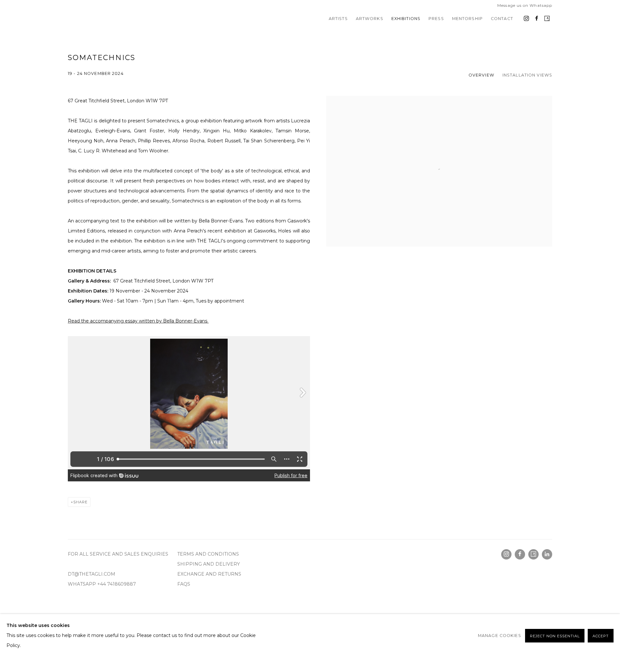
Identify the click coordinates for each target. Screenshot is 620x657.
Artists (338, 18)
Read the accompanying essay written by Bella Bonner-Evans (138, 321)
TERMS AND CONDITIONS (208, 554)
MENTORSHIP (467, 18)
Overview (481, 75)
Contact (502, 18)
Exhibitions (405, 18)
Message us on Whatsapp (524, 5)
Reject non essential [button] (555, 636)
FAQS (183, 584)
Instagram (526, 19)
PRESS (436, 18)
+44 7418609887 (116, 584)
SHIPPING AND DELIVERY (209, 564)
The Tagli (93, 18)
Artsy (547, 19)
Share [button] (80, 502)
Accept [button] (601, 636)
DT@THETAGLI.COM (91, 574)
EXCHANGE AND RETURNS (210, 574)
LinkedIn (547, 554)
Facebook (537, 19)
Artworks (369, 18)
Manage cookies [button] (499, 635)
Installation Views (527, 75)
